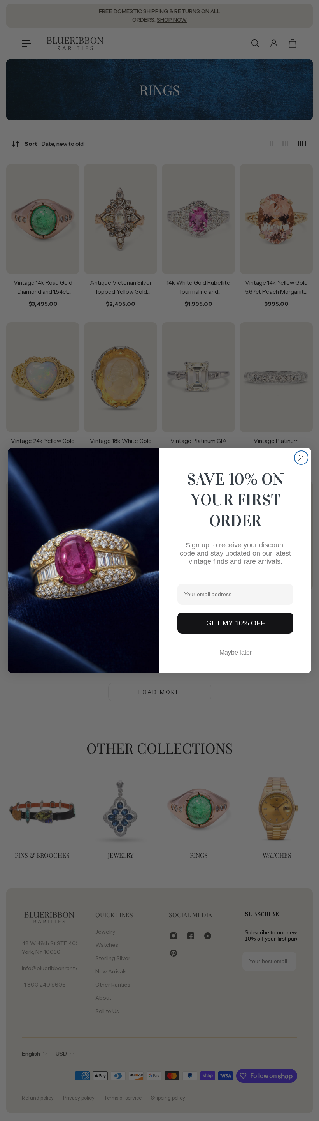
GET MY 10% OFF (235, 623)
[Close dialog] (301, 457)
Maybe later (235, 652)
